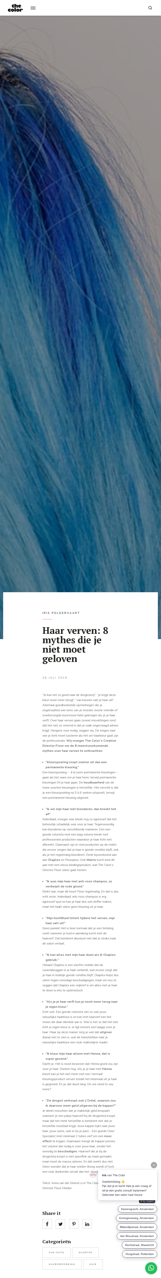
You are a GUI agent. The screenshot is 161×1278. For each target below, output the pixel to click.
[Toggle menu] (33, 8)
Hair (93, 1264)
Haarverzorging (62, 1264)
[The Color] (15, 8)
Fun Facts (56, 1252)
